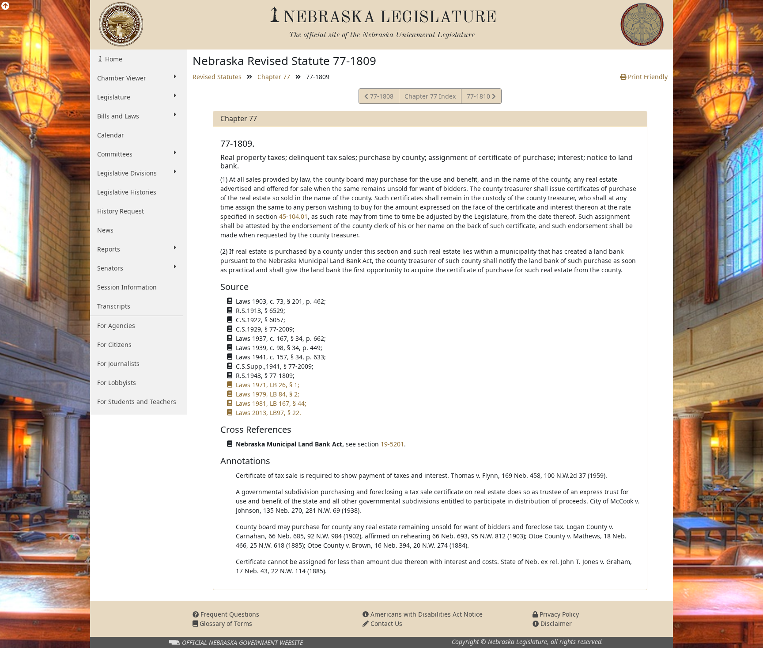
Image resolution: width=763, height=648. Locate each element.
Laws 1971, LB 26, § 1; (267, 385)
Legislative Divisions (127, 173)
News (105, 230)
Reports (108, 249)
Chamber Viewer (121, 78)
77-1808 (380, 97)
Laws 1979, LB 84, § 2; (267, 394)
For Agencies (116, 325)
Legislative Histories (126, 192)
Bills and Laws (118, 116)
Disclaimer (555, 623)
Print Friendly (647, 76)
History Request (120, 211)
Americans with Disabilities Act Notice (426, 614)
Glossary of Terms (225, 623)
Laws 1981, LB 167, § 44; (271, 403)
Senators (110, 268)
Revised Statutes (217, 76)
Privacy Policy (558, 614)
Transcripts (113, 306)
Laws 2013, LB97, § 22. (268, 412)
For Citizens (114, 344)
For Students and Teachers (136, 401)
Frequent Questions (229, 614)
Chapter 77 (273, 76)
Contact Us (385, 623)
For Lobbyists (116, 382)
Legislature (113, 97)
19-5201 (392, 444)
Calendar (110, 135)
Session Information (127, 287)
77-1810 (479, 97)
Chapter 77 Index (430, 96)
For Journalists (118, 363)
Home (112, 59)
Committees (114, 154)
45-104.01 (293, 216)
